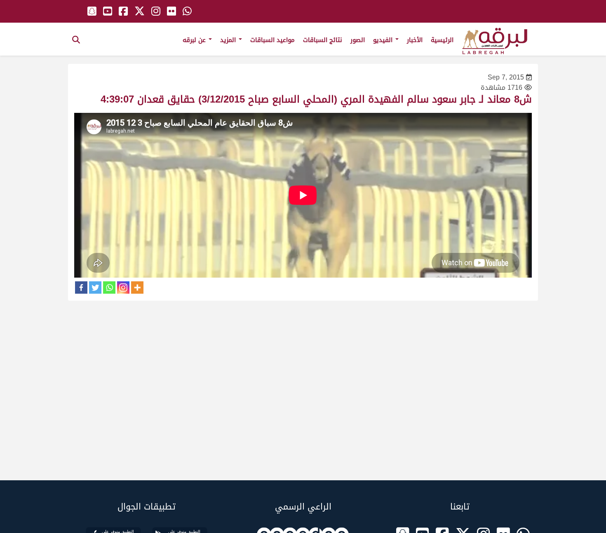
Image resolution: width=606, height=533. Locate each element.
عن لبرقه (195, 40)
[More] (137, 287)
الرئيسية (442, 40)
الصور (357, 40)
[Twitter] (95, 287)
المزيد (229, 40)
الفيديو (384, 40)
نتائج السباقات (322, 40)
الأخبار (415, 40)
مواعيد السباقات (272, 40)
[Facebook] (81, 287)
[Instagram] (123, 287)
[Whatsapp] (109, 287)
